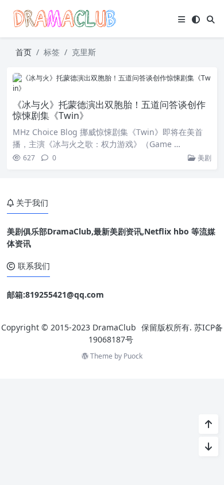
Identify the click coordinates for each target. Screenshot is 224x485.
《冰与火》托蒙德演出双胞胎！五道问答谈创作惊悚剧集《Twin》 (109, 110)
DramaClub (114, 327)
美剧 (203, 158)
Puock (132, 356)
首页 (24, 52)
